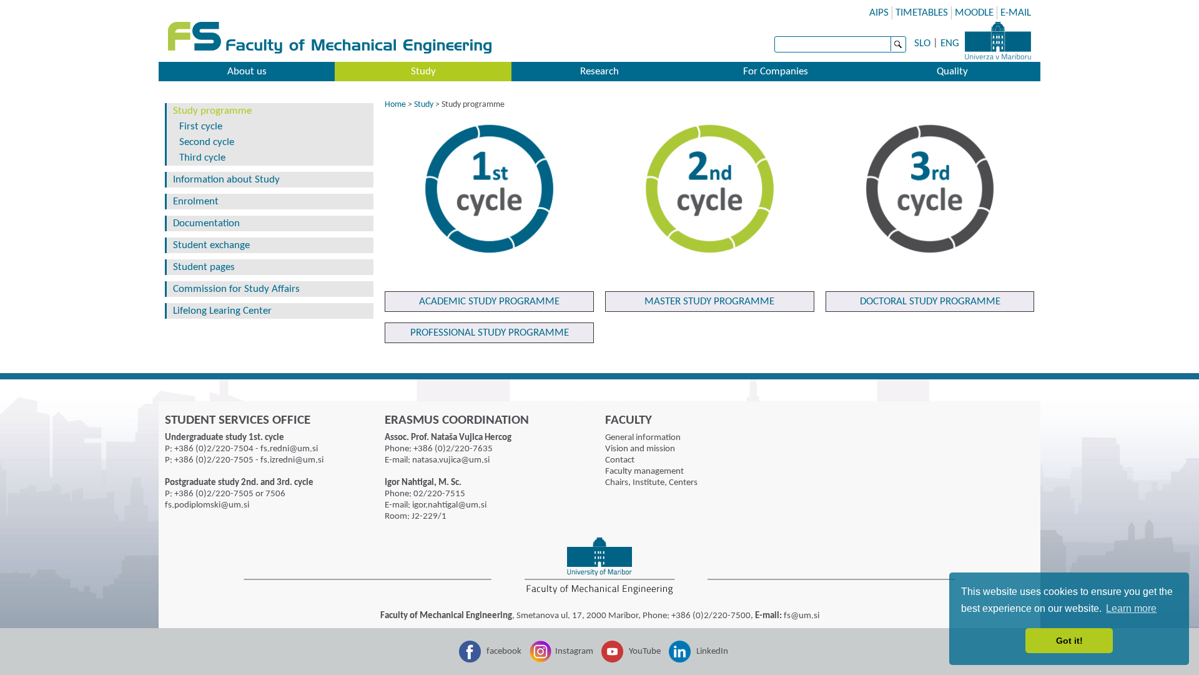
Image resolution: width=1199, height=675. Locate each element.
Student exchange (211, 245)
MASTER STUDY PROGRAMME (709, 301)
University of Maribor (998, 40)
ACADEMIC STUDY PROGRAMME (489, 301)
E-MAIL (1015, 13)
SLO (922, 43)
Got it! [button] (1069, 641)
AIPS (879, 13)
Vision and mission (640, 449)
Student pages (204, 267)
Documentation (206, 223)
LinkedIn (712, 651)
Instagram (574, 651)
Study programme (212, 111)
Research (599, 71)
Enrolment (196, 201)
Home (395, 105)
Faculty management (644, 471)
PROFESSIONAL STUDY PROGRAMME (489, 333)
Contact (619, 460)
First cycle (200, 126)
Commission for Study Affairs (236, 289)
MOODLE (974, 13)
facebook (503, 651)
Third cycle (202, 157)
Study (423, 71)
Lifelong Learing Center (222, 311)
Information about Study (226, 179)
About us (247, 71)
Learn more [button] (1131, 608)
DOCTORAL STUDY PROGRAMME (930, 301)
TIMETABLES (922, 13)
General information (643, 437)
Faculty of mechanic (609, 39)
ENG (949, 43)
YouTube (645, 651)
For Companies (775, 71)
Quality (952, 71)
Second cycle (206, 142)
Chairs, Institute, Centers (651, 483)
